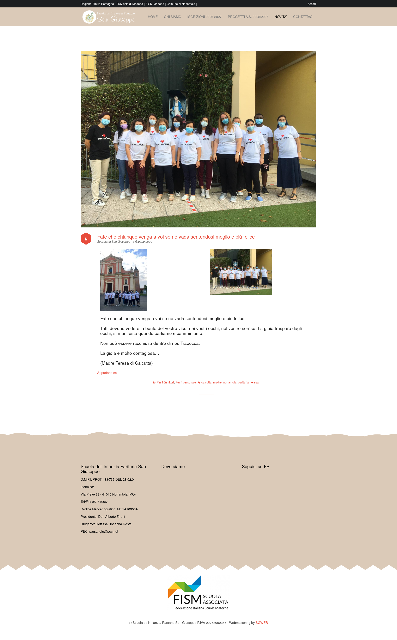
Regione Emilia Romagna (98, 4)
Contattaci (303, 16)
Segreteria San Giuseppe (114, 241)
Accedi (312, 4)
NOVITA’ (281, 16)
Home (153, 16)
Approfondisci (107, 372)
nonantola (229, 382)
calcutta (206, 382)
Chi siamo (172, 16)
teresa (254, 382)
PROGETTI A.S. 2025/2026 (248, 16)
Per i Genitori (165, 382)
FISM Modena (155, 4)
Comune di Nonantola (181, 4)
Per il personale (186, 382)
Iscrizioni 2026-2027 (204, 16)
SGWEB (262, 622)
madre (217, 382)
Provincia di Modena (129, 4)
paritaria (243, 382)
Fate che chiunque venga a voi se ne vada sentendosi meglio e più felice (176, 236)
